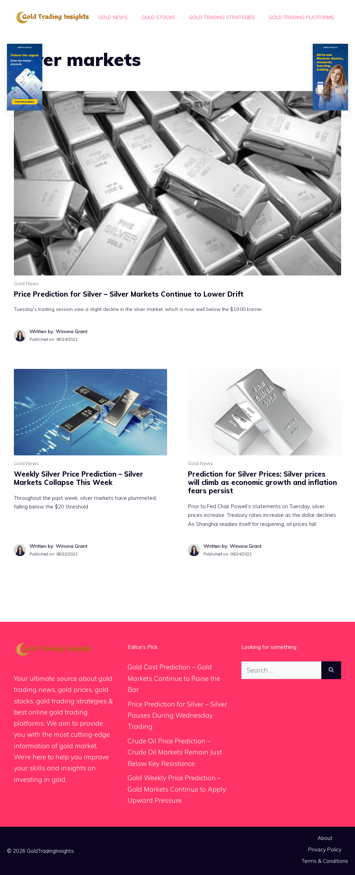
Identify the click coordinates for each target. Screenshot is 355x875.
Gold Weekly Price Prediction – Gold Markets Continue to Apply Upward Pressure (177, 789)
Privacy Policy (324, 849)
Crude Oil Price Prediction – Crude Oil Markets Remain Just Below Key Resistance (175, 752)
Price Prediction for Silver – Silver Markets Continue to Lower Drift (128, 294)
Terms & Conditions (325, 861)
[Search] (331, 670)
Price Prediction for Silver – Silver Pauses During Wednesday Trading (177, 715)
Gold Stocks (158, 17)
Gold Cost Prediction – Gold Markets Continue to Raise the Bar (174, 678)
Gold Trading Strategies (222, 17)
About (325, 838)
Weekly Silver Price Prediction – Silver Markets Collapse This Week (78, 478)
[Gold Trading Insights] (52, 17)
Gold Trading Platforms (301, 17)
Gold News (113, 17)
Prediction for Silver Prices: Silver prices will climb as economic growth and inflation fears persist (262, 482)
